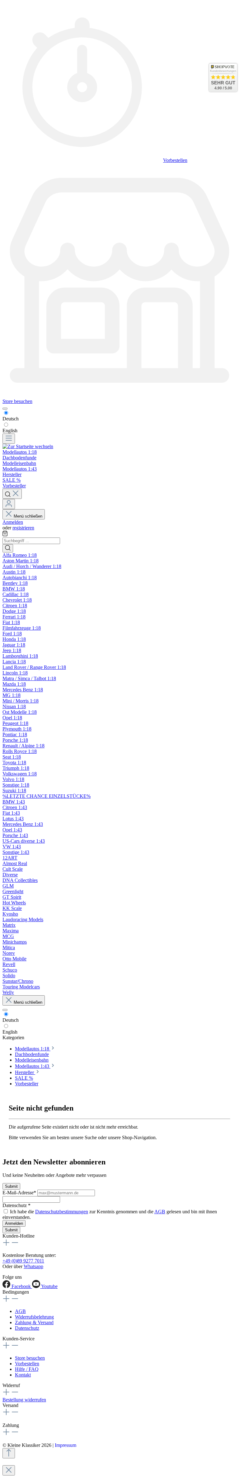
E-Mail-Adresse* (19, 1192)
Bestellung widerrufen (24, 1399)
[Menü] (8, 438)
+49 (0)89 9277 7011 (23, 1260)
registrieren (23, 527)
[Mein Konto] (8, 504)
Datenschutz (27, 1328)
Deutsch (10, 418)
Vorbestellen (175, 160)
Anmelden (12, 522)
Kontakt (23, 1374)
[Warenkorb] (4, 534)
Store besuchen (17, 401)
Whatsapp (33, 1266)
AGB (159, 1211)
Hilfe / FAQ (27, 1369)
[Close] (8, 1470)
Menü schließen (28, 516)
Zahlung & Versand (34, 1322)
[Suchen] (12, 494)
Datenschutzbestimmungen (61, 1211)
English (9, 430)
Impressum (65, 1445)
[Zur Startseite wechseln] (27, 446)
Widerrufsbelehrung (34, 1316)
